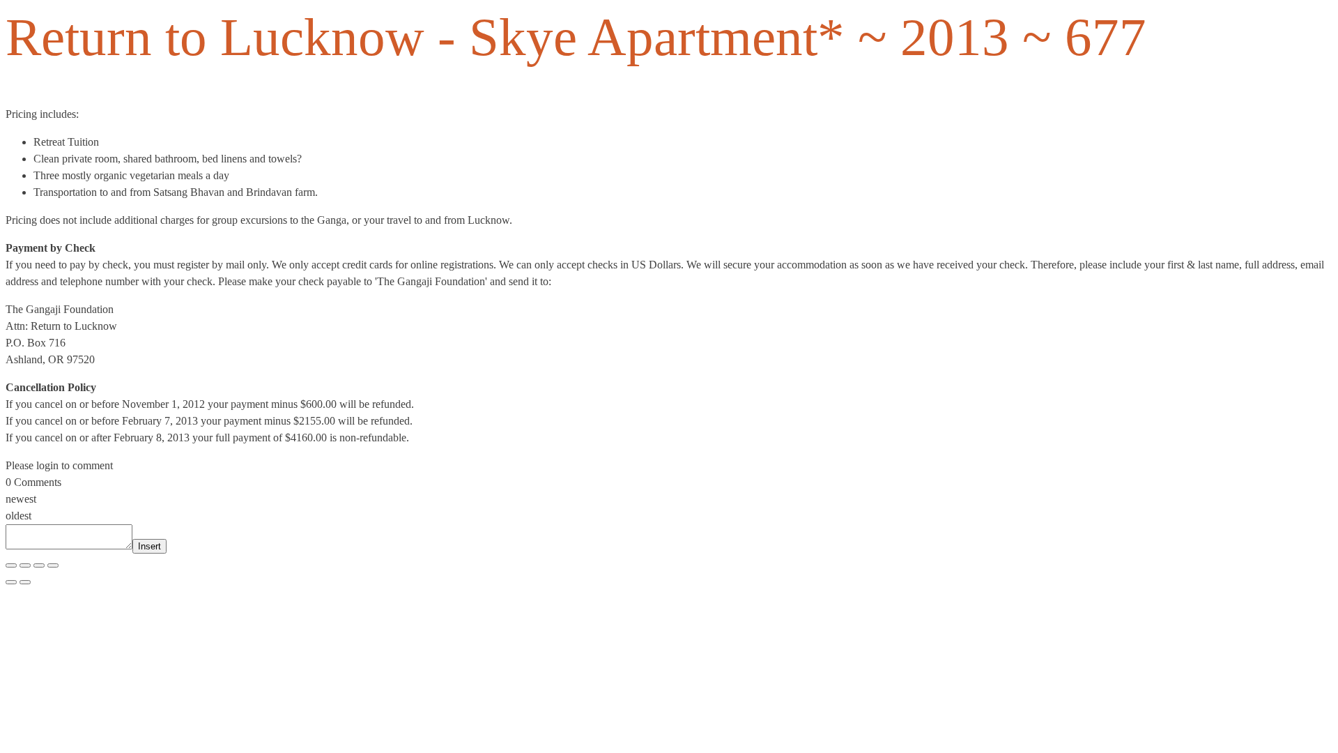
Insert (149, 546)
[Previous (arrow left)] (11, 582)
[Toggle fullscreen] (25, 565)
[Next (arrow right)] (25, 582)
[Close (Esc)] (53, 565)
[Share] (39, 565)
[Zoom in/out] (11, 565)
